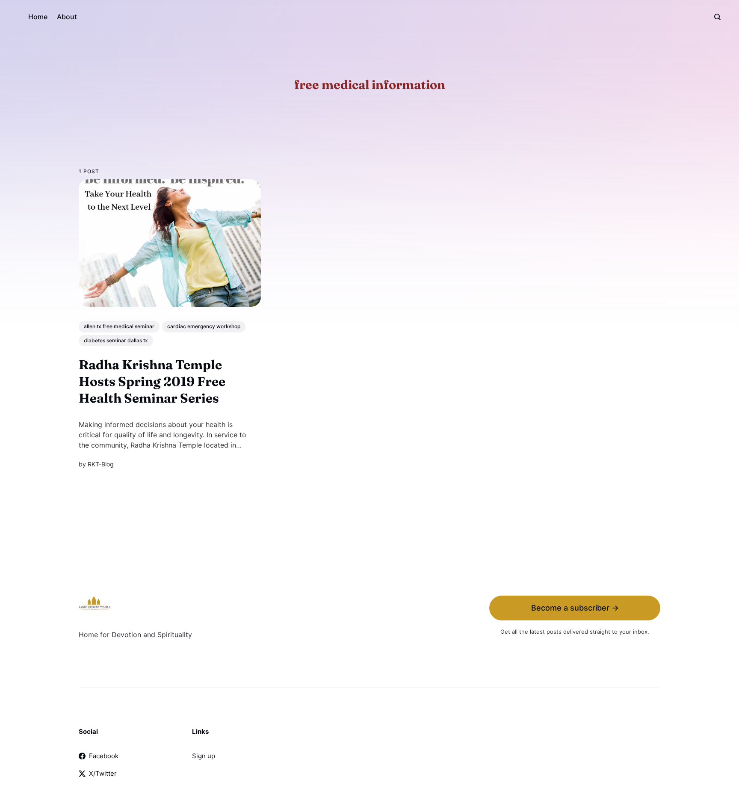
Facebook (103, 756)
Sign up (203, 756)
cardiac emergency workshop (203, 326)
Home (37, 16)
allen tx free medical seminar (119, 326)
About (67, 16)
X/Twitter (103, 773)
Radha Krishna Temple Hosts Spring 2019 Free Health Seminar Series (152, 381)
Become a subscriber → (575, 607)
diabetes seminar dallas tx (116, 340)
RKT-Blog (101, 464)
